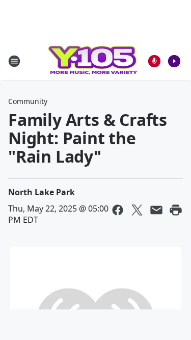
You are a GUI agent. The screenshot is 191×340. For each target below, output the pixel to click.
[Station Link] (92, 60)
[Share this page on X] (137, 210)
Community (27, 101)
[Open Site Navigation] (14, 61)
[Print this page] (176, 210)
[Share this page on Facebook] (118, 210)
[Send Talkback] (154, 61)
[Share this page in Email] (156, 210)
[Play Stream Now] (174, 61)
